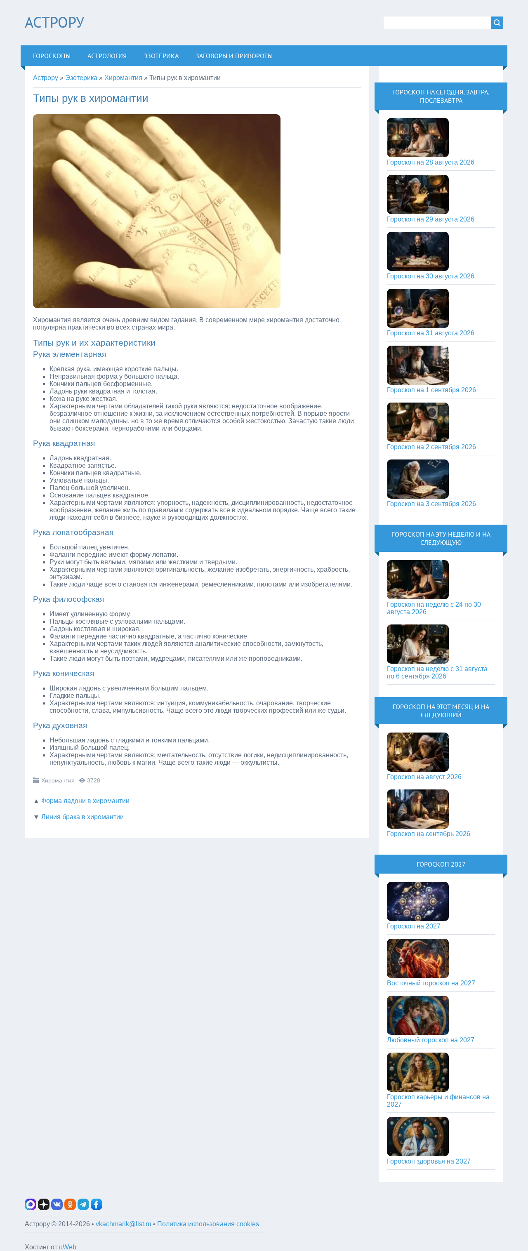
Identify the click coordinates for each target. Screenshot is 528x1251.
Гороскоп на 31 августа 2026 (430, 333)
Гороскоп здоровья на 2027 (429, 1161)
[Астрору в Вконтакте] (57, 1207)
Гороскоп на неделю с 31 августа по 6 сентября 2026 (437, 672)
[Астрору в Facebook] (96, 1207)
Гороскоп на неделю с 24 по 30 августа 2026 (434, 608)
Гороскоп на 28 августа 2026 (430, 162)
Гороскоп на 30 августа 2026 (430, 276)
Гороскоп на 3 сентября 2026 (431, 503)
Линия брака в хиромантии (82, 816)
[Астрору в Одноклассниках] (70, 1207)
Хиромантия (58, 780)
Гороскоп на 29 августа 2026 (430, 219)
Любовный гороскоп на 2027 (430, 1040)
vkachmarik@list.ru (123, 1223)
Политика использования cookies (208, 1223)
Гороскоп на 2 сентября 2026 (431, 446)
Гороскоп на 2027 (414, 926)
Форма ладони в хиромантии (85, 800)
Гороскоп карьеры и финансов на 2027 (438, 1100)
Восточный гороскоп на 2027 (431, 983)
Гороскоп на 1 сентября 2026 (431, 389)
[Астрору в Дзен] (44, 1207)
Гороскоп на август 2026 (424, 776)
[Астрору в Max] (30, 1207)
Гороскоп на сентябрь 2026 (428, 833)
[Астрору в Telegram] (83, 1207)
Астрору (54, 22)
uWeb (67, 1247)
